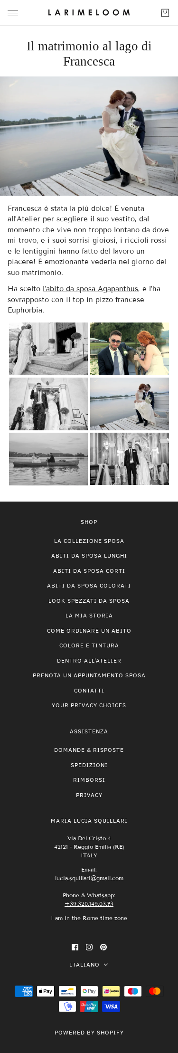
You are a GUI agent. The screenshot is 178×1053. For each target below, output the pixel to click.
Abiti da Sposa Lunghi (89, 555)
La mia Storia (89, 615)
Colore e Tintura (89, 645)
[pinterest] (103, 947)
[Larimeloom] (89, 13)
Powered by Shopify (89, 1032)
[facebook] (75, 947)
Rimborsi (89, 779)
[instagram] (89, 947)
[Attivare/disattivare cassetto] (13, 13)
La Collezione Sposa (89, 540)
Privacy (89, 794)
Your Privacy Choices (89, 705)
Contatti (89, 690)
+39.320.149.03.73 (89, 903)
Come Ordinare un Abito (89, 630)
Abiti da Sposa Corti (89, 570)
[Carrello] (165, 13)
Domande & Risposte (89, 749)
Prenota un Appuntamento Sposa (89, 675)
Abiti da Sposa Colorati (89, 585)
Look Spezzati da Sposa (89, 600)
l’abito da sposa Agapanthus (90, 289)
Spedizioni (89, 764)
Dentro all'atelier (89, 660)
